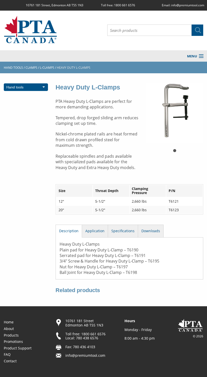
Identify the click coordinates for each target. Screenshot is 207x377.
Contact (10, 361)
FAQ (7, 354)
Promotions (13, 341)
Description (69, 230)
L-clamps (47, 67)
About (9, 328)
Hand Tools (13, 67)
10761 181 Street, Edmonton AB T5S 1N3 (54, 5)
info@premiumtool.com (187, 5)
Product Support (18, 348)
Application (95, 230)
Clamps (31, 67)
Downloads (150, 230)
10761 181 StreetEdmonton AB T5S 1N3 (84, 322)
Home (9, 322)
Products (11, 335)
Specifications (123, 230)
